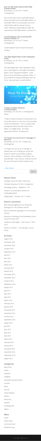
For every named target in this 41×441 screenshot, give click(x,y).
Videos (6, 114)
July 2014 (7, 291)
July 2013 (7, 326)
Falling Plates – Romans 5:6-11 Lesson (17, 196)
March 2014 (8, 300)
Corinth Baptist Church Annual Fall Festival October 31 (17, 38)
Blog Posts (27, 142)
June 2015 (7, 258)
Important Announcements (13, 380)
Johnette (7, 216)
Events (25, 11)
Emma (6, 228)
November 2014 (9, 278)
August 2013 (8, 323)
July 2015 (7, 255)
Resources (7, 399)
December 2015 (9, 242)
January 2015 (8, 271)
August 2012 (8, 358)
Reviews (7, 403)
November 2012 (9, 352)
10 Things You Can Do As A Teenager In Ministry (20, 139)
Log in (6, 418)
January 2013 (8, 346)
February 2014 (9, 303)
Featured (7, 373)
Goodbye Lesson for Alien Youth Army (17, 181)
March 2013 (8, 339)
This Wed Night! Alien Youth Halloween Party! (19, 58)
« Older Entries (9, 168)
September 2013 (9, 320)
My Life (6, 390)
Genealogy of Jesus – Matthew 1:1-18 (17, 187)
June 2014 (7, 294)
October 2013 (8, 317)
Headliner (7, 377)
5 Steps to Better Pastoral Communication (14, 109)
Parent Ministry (9, 393)
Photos (6, 396)
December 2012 (9, 349)
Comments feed (9, 424)
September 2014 (9, 284)
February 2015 (9, 268)
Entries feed (8, 421)
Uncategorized (9, 13)
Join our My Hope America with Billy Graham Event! (18, 8)
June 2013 (7, 329)
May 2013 (7, 333)
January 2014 (8, 307)
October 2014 (8, 281)
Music (6, 386)
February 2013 (9, 342)
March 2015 (8, 265)
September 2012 (9, 355)
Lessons (7, 383)
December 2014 (9, 274)
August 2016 (8, 239)
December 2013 (9, 310)
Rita (5, 211)
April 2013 (7, 336)
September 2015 (9, 252)
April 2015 (7, 262)
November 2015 (9, 245)
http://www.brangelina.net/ (13, 205)
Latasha (7, 222)
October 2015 (8, 249)
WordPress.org (9, 427)
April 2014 (7, 297)
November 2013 (9, 313)
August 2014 (8, 287)
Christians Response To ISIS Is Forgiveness (18, 184)
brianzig (8, 11)
